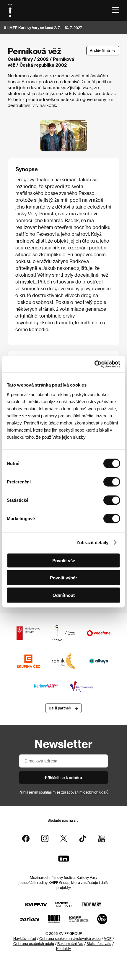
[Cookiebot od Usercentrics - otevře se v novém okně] (94, 364)
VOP (108, 938)
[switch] (111, 481)
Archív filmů (100, 50)
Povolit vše (63, 560)
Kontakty (63, 948)
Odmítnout (64, 594)
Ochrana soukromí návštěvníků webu (70, 938)
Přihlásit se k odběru (63, 777)
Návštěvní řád (24, 938)
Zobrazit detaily (92, 542)
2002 (42, 59)
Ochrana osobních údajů (33, 943)
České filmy (20, 59)
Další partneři (60, 708)
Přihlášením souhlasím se (63, 792)
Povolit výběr (63, 577)
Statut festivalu (99, 943)
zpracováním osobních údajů (84, 792)
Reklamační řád (70, 943)
